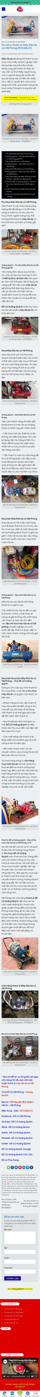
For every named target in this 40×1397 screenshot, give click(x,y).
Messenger (28, 1396)
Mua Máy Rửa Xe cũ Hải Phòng (18, 161)
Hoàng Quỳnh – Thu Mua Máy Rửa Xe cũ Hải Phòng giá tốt (21, 157)
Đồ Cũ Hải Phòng (21, 1116)
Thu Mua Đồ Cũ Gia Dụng (13, 1309)
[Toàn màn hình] (36, 1376)
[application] (20, 1368)
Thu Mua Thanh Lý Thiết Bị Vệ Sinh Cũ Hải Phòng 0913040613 (29, 1203)
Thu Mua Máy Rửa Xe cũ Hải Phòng (20, 153)
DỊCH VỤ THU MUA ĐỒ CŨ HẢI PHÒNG (13, 42)
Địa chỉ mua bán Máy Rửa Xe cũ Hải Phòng (21, 195)
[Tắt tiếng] (32, 1376)
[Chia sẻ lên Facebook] (12, 1167)
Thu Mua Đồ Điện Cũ (11, 1319)
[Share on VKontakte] (24, 1167)
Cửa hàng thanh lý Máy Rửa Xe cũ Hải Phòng (21, 190)
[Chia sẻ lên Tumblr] (31, 1167)
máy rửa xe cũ (11, 1186)
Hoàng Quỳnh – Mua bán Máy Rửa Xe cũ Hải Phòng (21, 172)
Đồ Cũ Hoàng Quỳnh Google (16, 1148)
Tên (6, 1248)
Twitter (5, 1132)
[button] (3, 9)
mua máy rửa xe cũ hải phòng (22, 1190)
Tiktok (4, 1126)
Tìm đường (4, 1396)
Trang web (8, 1268)
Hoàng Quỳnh (28, 1184)
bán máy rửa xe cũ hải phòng (16, 1177)
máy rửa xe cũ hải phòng (25, 1186)
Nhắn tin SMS (35, 1396)
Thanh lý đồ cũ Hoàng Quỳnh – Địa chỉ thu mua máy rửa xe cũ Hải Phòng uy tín (21, 183)
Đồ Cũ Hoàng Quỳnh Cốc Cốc (17, 1154)
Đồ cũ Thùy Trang (10, 1159)
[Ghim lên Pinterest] (20, 1167)
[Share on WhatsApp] (8, 1167)
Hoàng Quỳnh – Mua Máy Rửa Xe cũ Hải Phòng (20, 165)
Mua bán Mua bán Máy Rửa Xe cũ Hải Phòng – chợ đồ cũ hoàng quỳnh (21, 177)
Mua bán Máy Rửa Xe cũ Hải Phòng (20, 169)
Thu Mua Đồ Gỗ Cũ (11, 1323)
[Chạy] (4, 1376)
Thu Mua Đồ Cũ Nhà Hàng (13, 1316)
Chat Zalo (12, 1396)
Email (6, 1258)
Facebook (7, 1116)
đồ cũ (9, 1184)
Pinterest (6, 1137)
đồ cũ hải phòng (17, 1184)
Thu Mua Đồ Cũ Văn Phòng (13, 1312)
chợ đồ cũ (10, 1182)
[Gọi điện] (20, 1392)
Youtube (6, 1121)
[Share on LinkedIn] (27, 1167)
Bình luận (8, 1229)
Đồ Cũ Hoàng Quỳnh (25, 54)
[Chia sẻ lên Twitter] (16, 1167)
